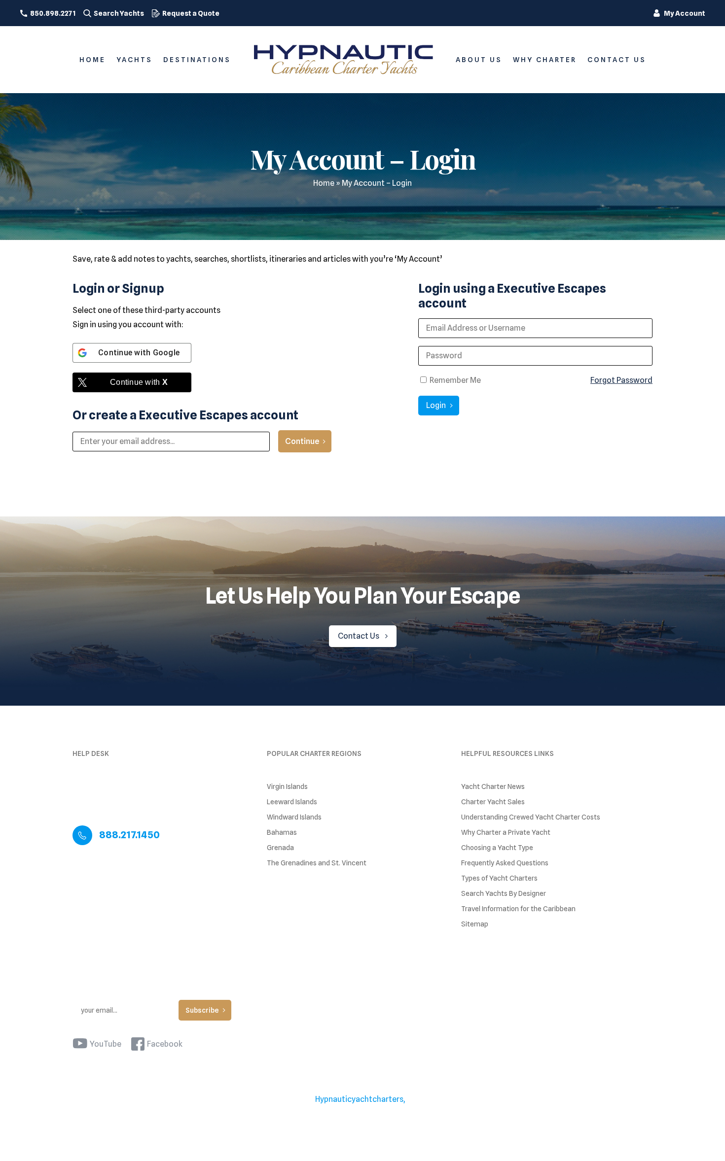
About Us (479, 60)
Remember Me (454, 380)
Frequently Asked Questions (504, 863)
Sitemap (474, 924)
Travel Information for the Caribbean (518, 909)
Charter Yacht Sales (493, 802)
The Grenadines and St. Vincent (316, 863)
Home (92, 60)
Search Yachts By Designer (503, 893)
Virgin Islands (287, 786)
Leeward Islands (292, 802)
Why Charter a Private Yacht (505, 832)
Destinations (197, 60)
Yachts (134, 60)
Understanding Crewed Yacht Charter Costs (530, 817)
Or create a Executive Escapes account (185, 415)
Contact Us (616, 60)
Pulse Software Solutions (389, 1111)
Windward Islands (294, 817)
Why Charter (545, 60)
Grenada (280, 848)
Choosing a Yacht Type (497, 848)
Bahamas (282, 832)
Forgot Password (621, 380)
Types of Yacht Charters (499, 878)
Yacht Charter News (493, 786)
